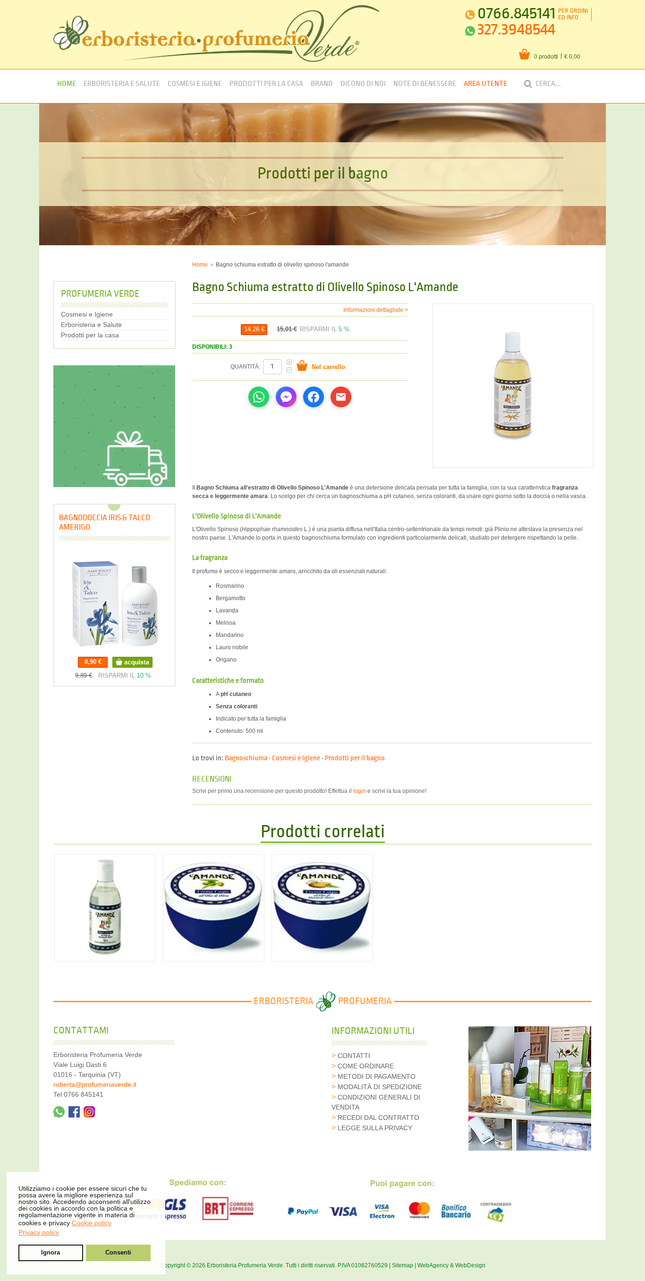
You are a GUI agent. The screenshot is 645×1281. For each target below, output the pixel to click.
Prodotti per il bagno (355, 758)
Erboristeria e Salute (122, 84)
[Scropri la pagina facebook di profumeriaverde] (74, 1112)
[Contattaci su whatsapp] (59, 1112)
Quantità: (246, 366)
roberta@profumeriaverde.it (94, 1084)
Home (66, 84)
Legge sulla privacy (375, 1128)
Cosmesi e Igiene (195, 84)
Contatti (354, 1055)
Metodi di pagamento (377, 1076)
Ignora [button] (50, 1252)
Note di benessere (424, 84)
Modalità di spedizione (380, 1087)
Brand (322, 84)
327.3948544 (516, 29)
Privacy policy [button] (38, 1232)
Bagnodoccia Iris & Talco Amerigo (104, 522)
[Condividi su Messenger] (286, 397)
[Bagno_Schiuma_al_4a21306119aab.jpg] (512, 385)
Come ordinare (366, 1066)
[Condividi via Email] (341, 397)
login (359, 791)
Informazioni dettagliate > (375, 310)
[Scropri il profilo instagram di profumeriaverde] (89, 1112)
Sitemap (402, 1265)
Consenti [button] (118, 1252)
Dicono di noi (363, 84)
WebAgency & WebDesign (451, 1265)
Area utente (485, 84)
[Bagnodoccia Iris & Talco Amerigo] (114, 601)
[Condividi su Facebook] (313, 397)
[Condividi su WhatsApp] (258, 397)
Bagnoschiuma (246, 758)
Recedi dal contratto (378, 1117)
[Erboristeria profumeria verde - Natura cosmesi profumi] (216, 33)
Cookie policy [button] (91, 1223)
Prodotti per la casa (266, 84)
